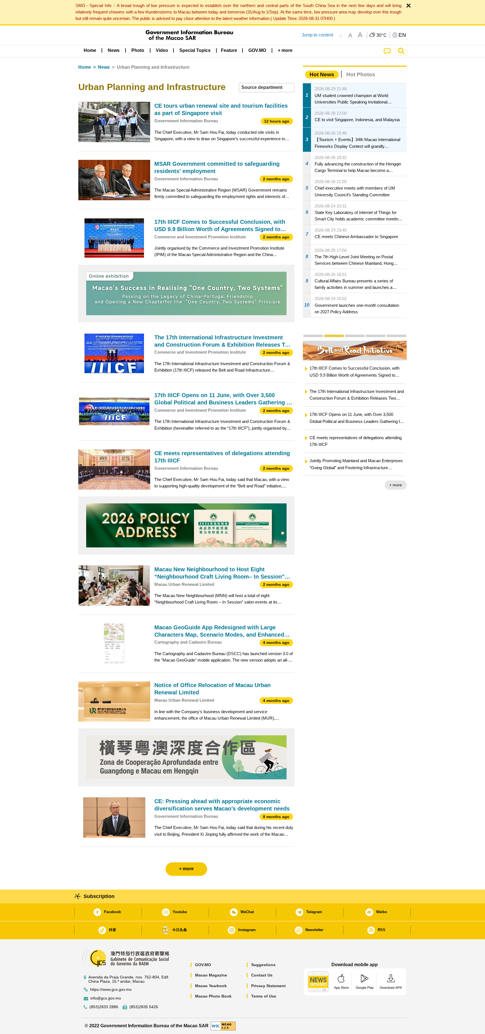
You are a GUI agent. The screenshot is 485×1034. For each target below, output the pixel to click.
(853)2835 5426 (143, 1007)
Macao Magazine (211, 975)
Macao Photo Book (213, 996)
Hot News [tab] (322, 74)
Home (84, 67)
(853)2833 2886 (104, 1007)
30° (381, 35)
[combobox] (266, 87)
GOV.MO (203, 964)
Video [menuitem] (162, 50)
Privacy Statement (268, 986)
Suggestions (263, 964)
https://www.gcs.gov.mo (111, 989)
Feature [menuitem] (229, 50)
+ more (366, 485)
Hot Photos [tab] (360, 74)
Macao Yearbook (211, 986)
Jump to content (317, 35)
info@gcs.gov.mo (105, 998)
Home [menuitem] (90, 50)
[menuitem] (114, 50)
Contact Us (262, 975)
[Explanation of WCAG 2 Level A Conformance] (223, 1025)
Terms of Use (263, 996)
